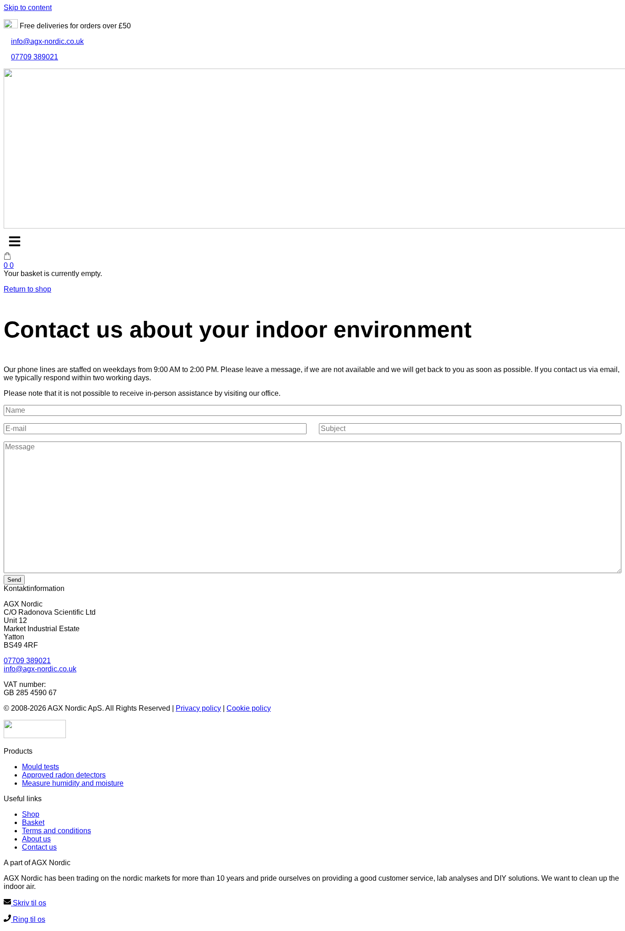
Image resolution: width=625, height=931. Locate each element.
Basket (33, 822)
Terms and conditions (56, 831)
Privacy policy (198, 708)
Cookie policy (248, 708)
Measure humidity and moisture (73, 783)
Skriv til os (28, 903)
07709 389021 (34, 57)
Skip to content (28, 7)
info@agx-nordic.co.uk (47, 41)
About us (36, 839)
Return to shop (27, 289)
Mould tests (40, 767)
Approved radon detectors (64, 775)
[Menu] (15, 241)
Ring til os (28, 919)
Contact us (39, 847)
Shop (30, 814)
